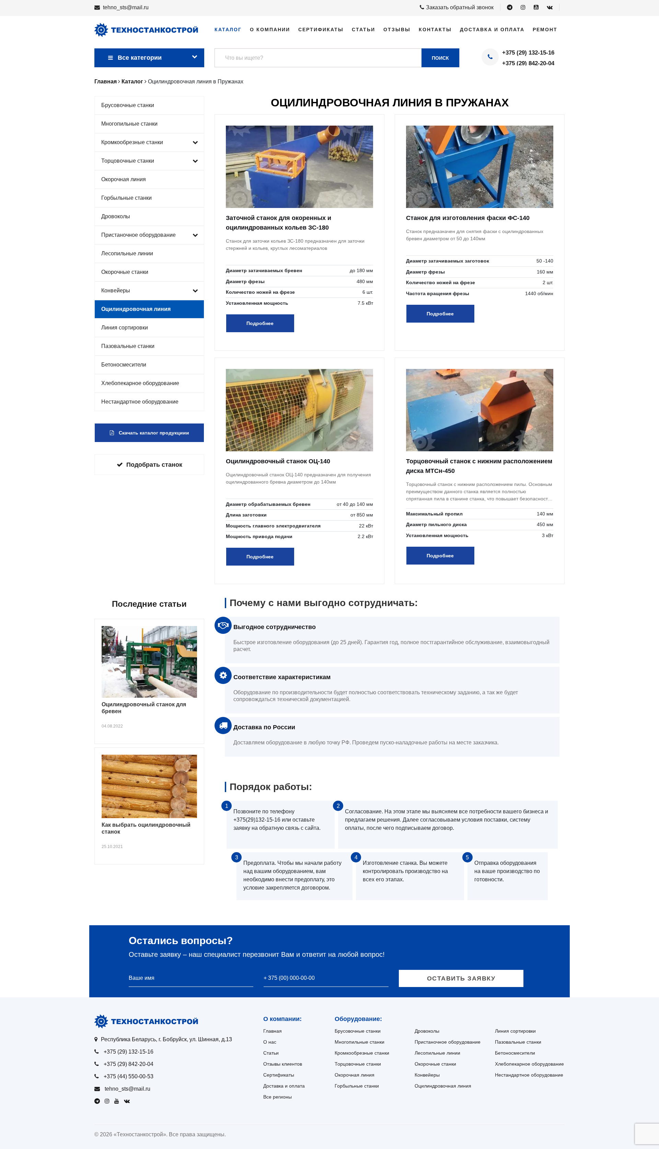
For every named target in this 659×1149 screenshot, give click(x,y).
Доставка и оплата (492, 29)
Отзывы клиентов (282, 1064)
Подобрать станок (154, 464)
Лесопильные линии (127, 253)
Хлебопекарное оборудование (140, 383)
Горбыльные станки (126, 198)
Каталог (228, 29)
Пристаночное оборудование (138, 235)
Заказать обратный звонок (460, 7)
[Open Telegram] (509, 7)
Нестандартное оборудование (139, 402)
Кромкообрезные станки (132, 142)
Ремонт (545, 29)
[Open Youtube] (536, 7)
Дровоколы (115, 216)
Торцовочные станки (127, 161)
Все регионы (277, 1097)
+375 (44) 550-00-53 (128, 1076)
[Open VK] (550, 7)
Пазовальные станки (127, 346)
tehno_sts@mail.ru (126, 7)
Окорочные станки (124, 272)
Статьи (363, 29)
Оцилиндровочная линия (136, 309)
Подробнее (260, 323)
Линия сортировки (124, 327)
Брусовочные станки (127, 105)
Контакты (435, 29)
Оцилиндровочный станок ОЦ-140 (278, 461)
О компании (270, 29)
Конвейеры (115, 290)
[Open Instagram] (523, 7)
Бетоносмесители (123, 365)
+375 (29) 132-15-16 (528, 52)
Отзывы (397, 29)
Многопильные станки (129, 124)
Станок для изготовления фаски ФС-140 (468, 217)
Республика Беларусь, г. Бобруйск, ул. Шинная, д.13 (166, 1039)
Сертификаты (321, 29)
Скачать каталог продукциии (153, 433)
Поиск (440, 58)
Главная (272, 1031)
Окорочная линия (123, 179)
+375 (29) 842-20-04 (528, 63)
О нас (269, 1042)
